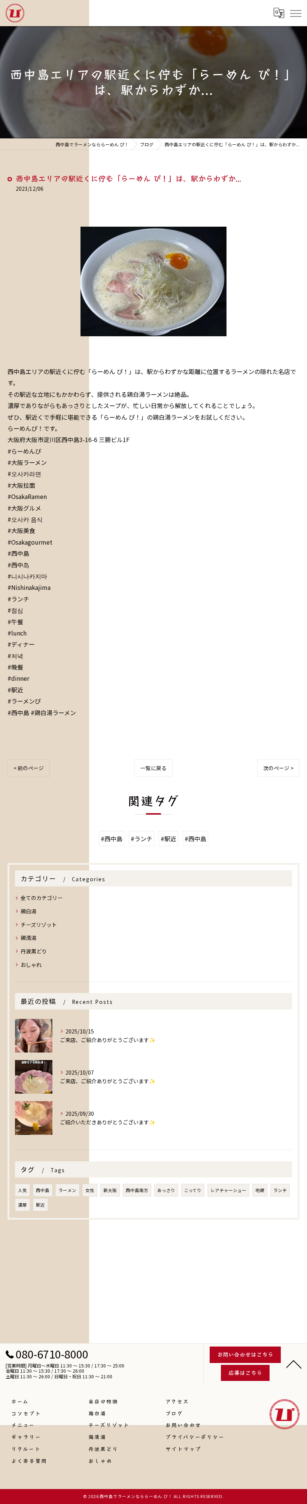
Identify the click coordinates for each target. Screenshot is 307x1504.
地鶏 (259, 1190)
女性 (89, 1190)
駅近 (40, 1205)
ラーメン (67, 1190)
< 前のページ (28, 768)
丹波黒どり (34, 951)
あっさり (166, 1190)
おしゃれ (31, 964)
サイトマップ (183, 1448)
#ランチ (141, 838)
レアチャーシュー (228, 1190)
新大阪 (110, 1190)
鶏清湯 (28, 937)
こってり (192, 1190)
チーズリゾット (39, 924)
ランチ (280, 1190)
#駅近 (168, 838)
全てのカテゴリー (42, 897)
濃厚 (22, 1205)
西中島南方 (137, 1190)
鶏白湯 (28, 911)
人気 (22, 1190)
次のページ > (278, 768)
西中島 (42, 1190)
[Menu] (295, 13)
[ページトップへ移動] (293, 1363)
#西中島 (111, 838)
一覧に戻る (153, 768)
